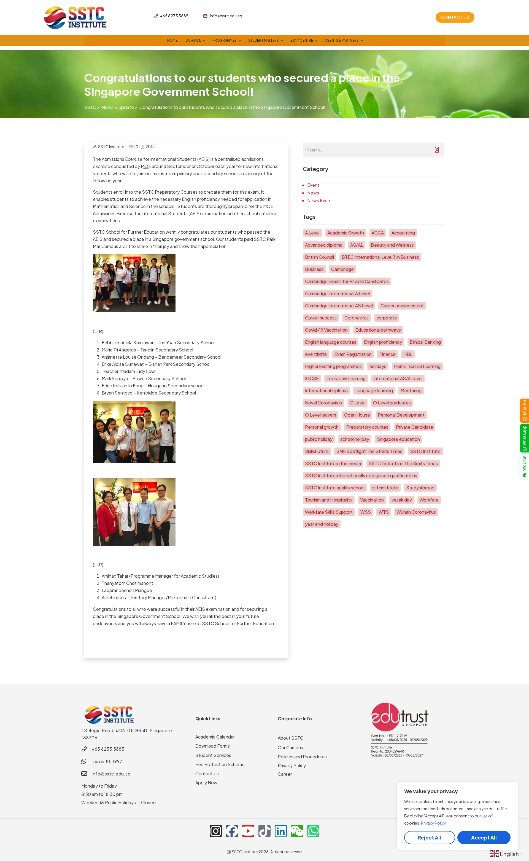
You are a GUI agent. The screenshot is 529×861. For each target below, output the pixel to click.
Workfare (429, 500)
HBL (407, 354)
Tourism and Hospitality (328, 500)
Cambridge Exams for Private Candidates (347, 281)
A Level (312, 233)
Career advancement (402, 305)
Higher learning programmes (333, 366)
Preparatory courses (367, 427)
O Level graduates (392, 403)
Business (314, 269)
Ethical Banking (425, 342)
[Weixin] (297, 831)
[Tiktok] (264, 831)
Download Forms (212, 746)
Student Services (213, 755)
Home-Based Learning (417, 366)
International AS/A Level (397, 378)
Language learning (374, 390)
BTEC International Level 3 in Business (380, 257)
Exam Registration (353, 354)
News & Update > (119, 107)
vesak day (402, 500)
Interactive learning (346, 378)
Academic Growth (345, 233)
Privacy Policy (433, 822)
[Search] (437, 150)
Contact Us (207, 773)
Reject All (429, 837)
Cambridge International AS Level (339, 305)
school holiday (354, 439)
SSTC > (91, 107)
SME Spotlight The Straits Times (369, 451)
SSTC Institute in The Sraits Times (403, 463)
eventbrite (316, 354)
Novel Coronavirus (323, 403)
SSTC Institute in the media (333, 463)
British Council (319, 257)
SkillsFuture (317, 451)
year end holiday (321, 524)
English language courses (330, 342)
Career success (321, 318)
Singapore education (398, 439)
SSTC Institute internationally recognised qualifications (361, 475)
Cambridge (342, 269)
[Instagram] (216, 831)
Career (285, 774)
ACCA (378, 233)
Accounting (403, 233)
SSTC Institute (425, 451)
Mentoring (411, 390)
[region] (457, 816)
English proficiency (383, 342)
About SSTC (290, 738)
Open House (357, 415)
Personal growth (322, 427)
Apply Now (206, 782)
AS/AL (356, 245)
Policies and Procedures (302, 756)
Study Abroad (420, 488)
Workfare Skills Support (329, 512)
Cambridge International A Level (337, 293)
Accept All (484, 837)
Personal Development (401, 415)
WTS (384, 512)
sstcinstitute (385, 488)
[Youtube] (248, 831)
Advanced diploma (323, 245)
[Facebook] (232, 831)
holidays (377, 366)
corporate (386, 318)
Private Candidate (414, 427)
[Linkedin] (281, 831)
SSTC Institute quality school (335, 488)
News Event (319, 200)
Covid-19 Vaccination (326, 330)
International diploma (326, 390)
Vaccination (372, 500)
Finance (387, 354)
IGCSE (312, 378)
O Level (357, 403)
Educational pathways (378, 330)
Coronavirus (356, 318)
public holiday (319, 439)
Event (313, 185)
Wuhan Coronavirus (416, 512)
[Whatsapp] (313, 831)
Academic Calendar (215, 737)
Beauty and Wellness (392, 245)
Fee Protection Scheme (220, 764)
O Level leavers (320, 415)
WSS (365, 512)
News (313, 193)
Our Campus (290, 747)
